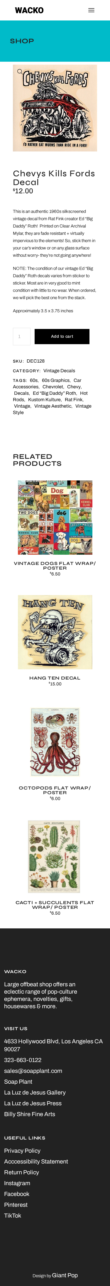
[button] (20, 72)
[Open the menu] (91, 10)
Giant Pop (65, 1275)
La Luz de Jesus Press (33, 1103)
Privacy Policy (22, 1150)
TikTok (12, 1215)
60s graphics (56, 380)
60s (34, 380)
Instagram (17, 1183)
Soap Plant (18, 1081)
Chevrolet (53, 386)
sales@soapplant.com (33, 1071)
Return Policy (21, 1172)
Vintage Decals (59, 370)
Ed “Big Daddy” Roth (54, 393)
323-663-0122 (22, 1060)
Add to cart (62, 336)
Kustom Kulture (44, 399)
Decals (21, 393)
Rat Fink (73, 399)
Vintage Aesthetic (52, 406)
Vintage (22, 406)
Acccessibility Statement (36, 1161)
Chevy (74, 386)
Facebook (16, 1194)
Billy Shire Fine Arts (29, 1114)
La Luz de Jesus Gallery (35, 1092)
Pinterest (16, 1204)
